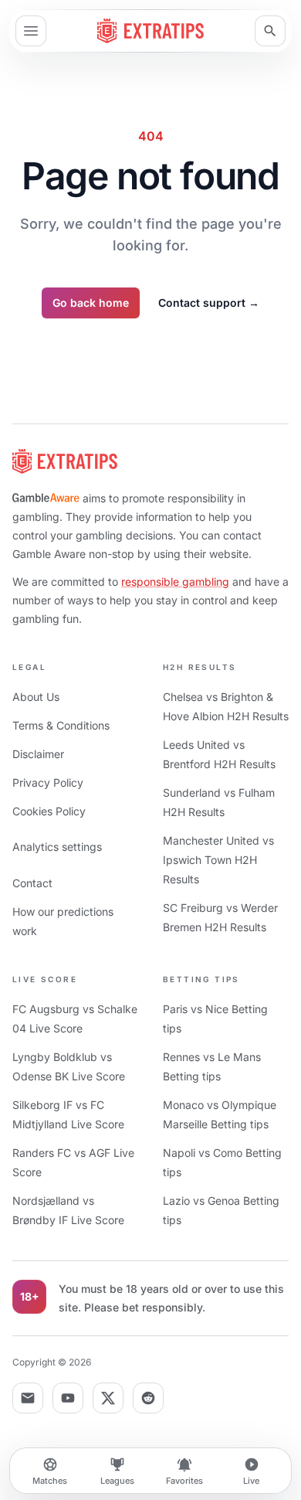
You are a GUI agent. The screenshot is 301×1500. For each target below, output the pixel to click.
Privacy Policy (47, 782)
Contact (32, 882)
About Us (35, 696)
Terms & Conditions (61, 725)
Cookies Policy (49, 811)
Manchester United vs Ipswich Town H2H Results (218, 860)
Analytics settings (57, 846)
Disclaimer (38, 753)
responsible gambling (175, 581)
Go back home (90, 302)
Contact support (208, 302)
